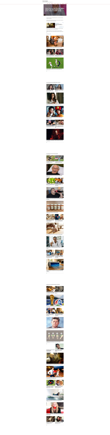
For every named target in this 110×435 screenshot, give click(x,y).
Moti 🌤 (65, 3)
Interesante (52, 3)
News (49, 3)
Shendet (55, 3)
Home (47, 3)
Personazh (58, 3)
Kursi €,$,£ (63, 3)
